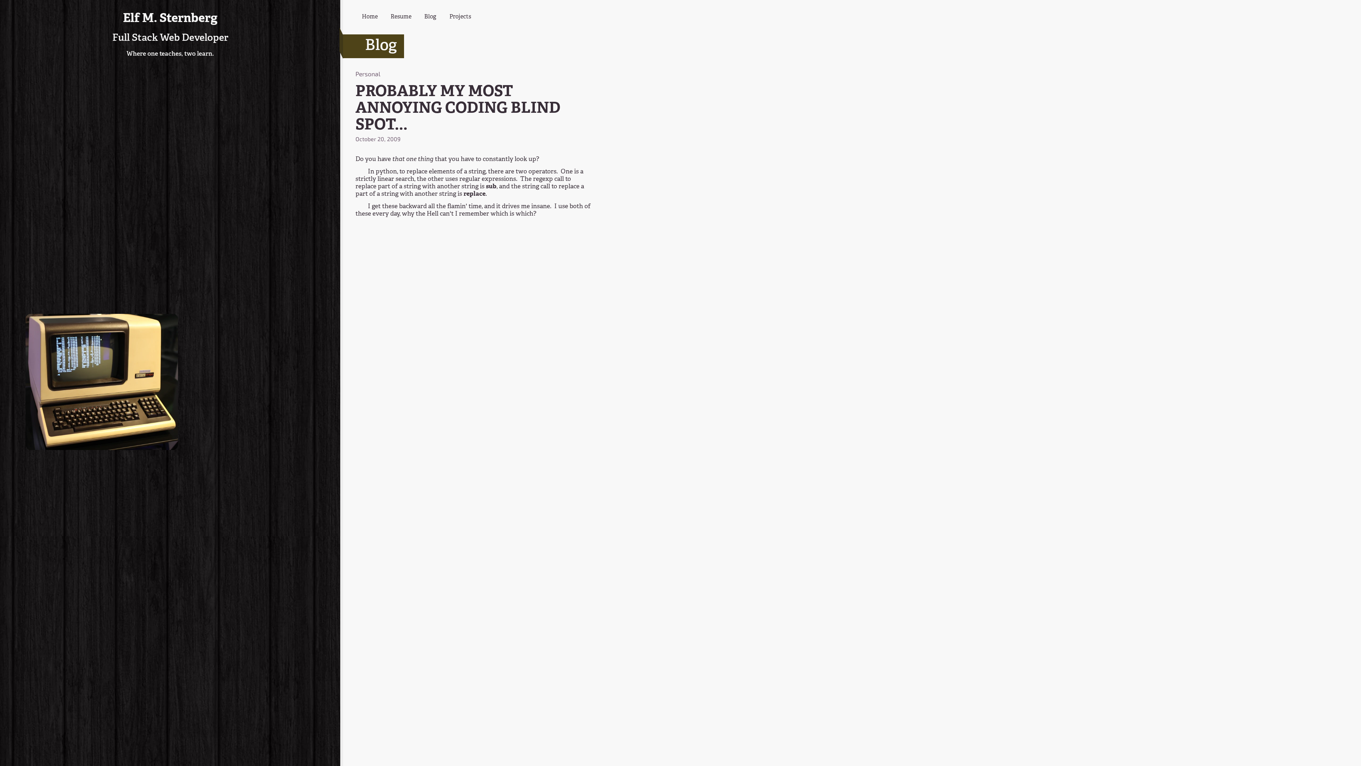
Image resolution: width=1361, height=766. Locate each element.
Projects (460, 17)
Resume (401, 17)
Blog (430, 17)
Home (370, 17)
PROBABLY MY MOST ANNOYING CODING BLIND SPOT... (457, 109)
